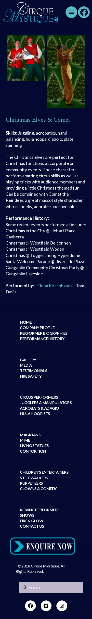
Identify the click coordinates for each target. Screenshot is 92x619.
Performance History (42, 338)
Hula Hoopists (35, 413)
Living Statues (34, 445)
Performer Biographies (43, 333)
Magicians (30, 434)
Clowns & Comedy (38, 488)
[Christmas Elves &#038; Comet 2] (66, 71)
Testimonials (33, 370)
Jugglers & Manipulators (46, 402)
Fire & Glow (32, 520)
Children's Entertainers (44, 472)
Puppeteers (31, 483)
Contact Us (32, 526)
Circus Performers (39, 397)
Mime (25, 440)
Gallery (28, 359)
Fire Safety (30, 376)
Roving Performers (39, 509)
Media (26, 365)
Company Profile (37, 327)
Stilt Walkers (34, 477)
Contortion (33, 451)
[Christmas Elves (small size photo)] (26, 58)
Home (26, 322)
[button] (71, 12)
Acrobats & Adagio (39, 408)
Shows (27, 515)
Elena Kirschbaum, (55, 285)
